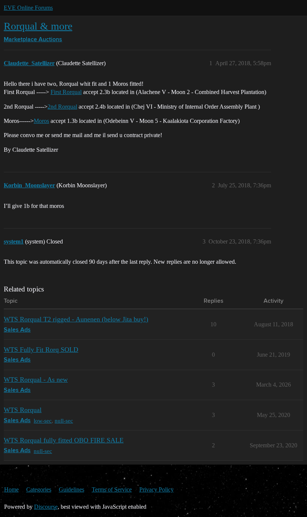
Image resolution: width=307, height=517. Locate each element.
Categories (38, 489)
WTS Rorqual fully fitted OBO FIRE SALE (64, 440)
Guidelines (71, 489)
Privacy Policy (156, 489)
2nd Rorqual (62, 106)
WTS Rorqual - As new (36, 379)
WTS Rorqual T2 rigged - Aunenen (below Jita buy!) (76, 319)
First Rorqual (66, 92)
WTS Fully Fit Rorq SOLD (41, 349)
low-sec (43, 420)
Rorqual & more (38, 26)
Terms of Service (112, 489)
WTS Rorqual (23, 410)
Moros (41, 121)
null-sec (64, 420)
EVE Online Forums (28, 7)
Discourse (46, 507)
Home (11, 489)
